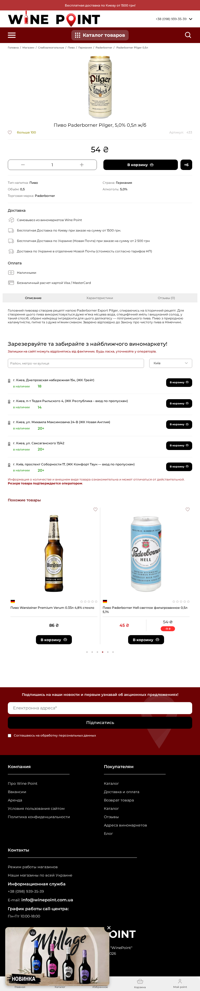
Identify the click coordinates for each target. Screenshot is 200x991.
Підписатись (100, 722)
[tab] (33, 297)
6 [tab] (113, 652)
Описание (33, 298)
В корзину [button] (137, 164)
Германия (85, 47)
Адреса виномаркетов (125, 825)
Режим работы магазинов (33, 867)
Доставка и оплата (121, 792)
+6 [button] (186, 164)
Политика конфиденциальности (39, 817)
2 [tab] (92, 652)
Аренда (15, 800)
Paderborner (104, 47)
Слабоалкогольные (51, 47)
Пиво (71, 47)
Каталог (111, 783)
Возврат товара (119, 800)
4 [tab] (102, 652)
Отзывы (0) (166, 298)
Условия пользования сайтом (36, 808)
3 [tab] (97, 652)
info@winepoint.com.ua (47, 899)
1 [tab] (87, 652)
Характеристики (99, 298)
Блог (108, 833)
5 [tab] (107, 652)
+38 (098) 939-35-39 (26, 891)
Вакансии (17, 792)
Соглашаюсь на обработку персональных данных (55, 735)
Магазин (28, 47)
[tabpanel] (53, 576)
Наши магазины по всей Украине (40, 875)
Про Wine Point (23, 783)
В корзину (177, 382)
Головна (13, 47)
